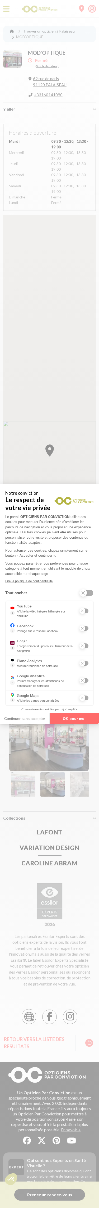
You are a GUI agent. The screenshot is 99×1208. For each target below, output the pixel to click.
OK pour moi (74, 718)
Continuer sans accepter (24, 718)
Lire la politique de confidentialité (29, 581)
